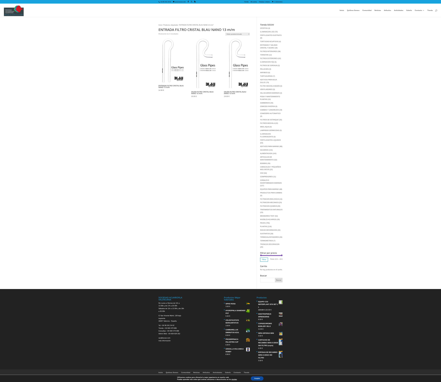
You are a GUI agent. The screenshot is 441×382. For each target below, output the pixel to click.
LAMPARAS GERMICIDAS (269, 130)
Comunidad (367, 10)
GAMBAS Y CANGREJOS (269, 110)
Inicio (342, 10)
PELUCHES (264, 69)
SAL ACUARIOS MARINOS (270, 93)
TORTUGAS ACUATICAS (269, 41)
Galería (409, 10)
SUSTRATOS (265, 234)
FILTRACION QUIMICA (268, 206)
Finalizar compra (264, 2)
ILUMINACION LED (267, 32)
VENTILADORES (266, 89)
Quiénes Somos (353, 10)
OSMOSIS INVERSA (267, 106)
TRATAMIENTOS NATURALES (271, 210)
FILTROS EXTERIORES (269, 58)
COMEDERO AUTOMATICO (270, 113)
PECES (262, 223)
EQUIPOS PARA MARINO (269, 189)
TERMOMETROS (266, 241)
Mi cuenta (254, 2)
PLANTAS (263, 226)
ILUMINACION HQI (267, 62)
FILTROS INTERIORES (268, 51)
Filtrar (264, 259)
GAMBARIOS (265, 103)
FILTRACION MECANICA (269, 202)
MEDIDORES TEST (267, 216)
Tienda (246, 2)
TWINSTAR (264, 55)
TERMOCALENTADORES (269, 237)
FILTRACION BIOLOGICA (269, 199)
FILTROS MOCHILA (267, 123)
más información (164, 341)
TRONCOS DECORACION (269, 244)
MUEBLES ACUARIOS (268, 219)
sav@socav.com (164, 338)
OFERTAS (264, 28)
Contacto (418, 10)
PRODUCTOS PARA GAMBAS (271, 193)
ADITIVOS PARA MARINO (269, 146)
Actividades (398, 10)
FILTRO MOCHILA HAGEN (270, 86)
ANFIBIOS (264, 72)
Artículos (387, 10)
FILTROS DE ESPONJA (268, 65)
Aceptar (257, 378)
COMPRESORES (266, 177)
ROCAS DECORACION (268, 230)
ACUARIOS (264, 150)
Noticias (378, 10)
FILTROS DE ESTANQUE (269, 120)
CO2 (261, 173)
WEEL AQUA (264, 127)
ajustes (234, 379)
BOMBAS (263, 163)
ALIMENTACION (266, 153)
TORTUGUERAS (266, 76)
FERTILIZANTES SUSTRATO (271, 35)
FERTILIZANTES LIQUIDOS (270, 140)
